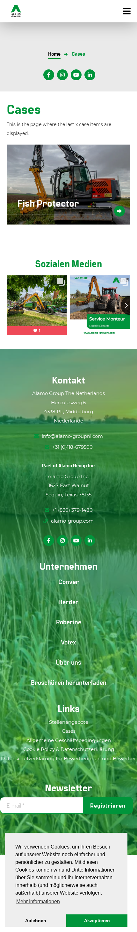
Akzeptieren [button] (97, 920)
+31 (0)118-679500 (72, 447)
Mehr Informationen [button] (38, 901)
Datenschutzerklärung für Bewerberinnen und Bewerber (68, 758)
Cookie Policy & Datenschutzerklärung (68, 749)
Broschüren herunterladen (68, 682)
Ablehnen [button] (35, 920)
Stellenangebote (68, 722)
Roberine (68, 622)
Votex (68, 642)
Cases (69, 731)
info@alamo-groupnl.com (72, 436)
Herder (68, 601)
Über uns (68, 662)
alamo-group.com (72, 521)
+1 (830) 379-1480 (72, 510)
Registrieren (108, 805)
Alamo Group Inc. (77, 465)
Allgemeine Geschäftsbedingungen (68, 740)
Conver (68, 581)
